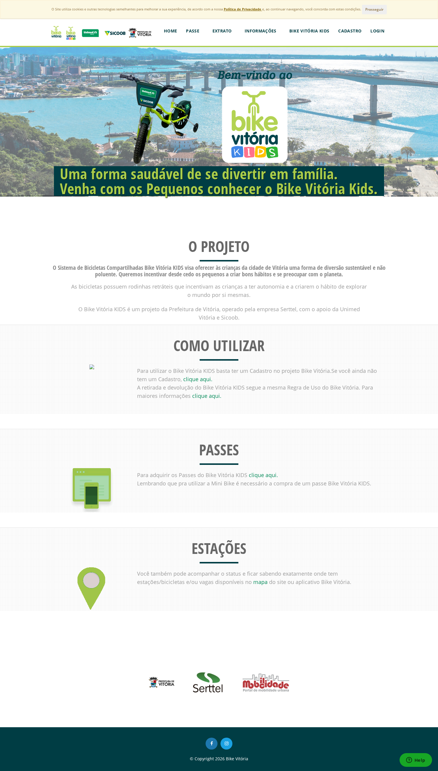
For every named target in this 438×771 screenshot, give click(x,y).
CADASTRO (349, 31)
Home (170, 31)
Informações (261, 31)
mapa (260, 581)
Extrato (222, 31)
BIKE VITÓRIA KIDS (309, 31)
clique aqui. (197, 379)
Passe (193, 31)
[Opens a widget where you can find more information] (415, 760)
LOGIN (377, 31)
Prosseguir (374, 9)
